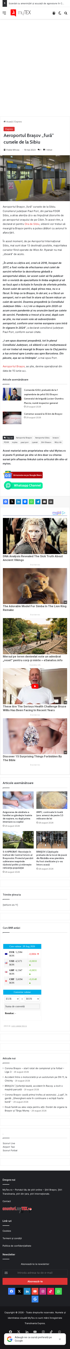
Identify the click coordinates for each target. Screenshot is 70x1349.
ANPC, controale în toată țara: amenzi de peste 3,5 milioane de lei (49, 815)
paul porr (25, 442)
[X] (12, 501)
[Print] (50, 501)
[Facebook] (5, 501)
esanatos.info (35, 665)
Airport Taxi (9, 1146)
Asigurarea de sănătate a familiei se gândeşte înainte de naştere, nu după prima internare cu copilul (17, 817)
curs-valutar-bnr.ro (19, 1026)
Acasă (9, 121)
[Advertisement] (35, 64)
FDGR (6, 442)
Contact (7, 1201)
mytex (15, 442)
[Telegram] (37, 501)
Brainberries (35, 565)
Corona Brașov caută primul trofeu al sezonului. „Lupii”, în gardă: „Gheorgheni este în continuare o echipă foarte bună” (36, 1098)
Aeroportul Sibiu (42, 438)
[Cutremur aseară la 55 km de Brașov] (12, 418)
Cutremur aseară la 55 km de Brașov (43, 413)
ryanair (35, 442)
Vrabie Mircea (12, 149)
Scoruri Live (9, 1143)
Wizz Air (58, 442)
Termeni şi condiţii (12, 1238)
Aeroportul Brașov (14, 366)
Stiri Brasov (46, 442)
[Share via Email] (44, 501)
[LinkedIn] (18, 501)
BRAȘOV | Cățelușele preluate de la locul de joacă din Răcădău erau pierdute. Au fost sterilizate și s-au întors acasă (51, 858)
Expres (18, 121)
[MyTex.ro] (22, 13)
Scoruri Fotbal (10, 1150)
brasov (56, 438)
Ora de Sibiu (32, 224)
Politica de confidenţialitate (17, 1245)
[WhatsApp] (31, 501)
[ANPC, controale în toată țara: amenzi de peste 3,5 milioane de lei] (51, 800)
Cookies (7, 1230)
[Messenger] (25, 501)
